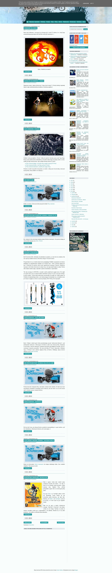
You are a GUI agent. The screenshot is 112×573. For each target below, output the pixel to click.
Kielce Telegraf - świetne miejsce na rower (82, 80)
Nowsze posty (28, 522)
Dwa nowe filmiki (29, 180)
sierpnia (73, 223)
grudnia (73, 192)
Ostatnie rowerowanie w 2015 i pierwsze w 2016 (82, 111)
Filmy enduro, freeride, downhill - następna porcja (39, 440)
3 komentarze (33, 217)
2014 (72, 185)
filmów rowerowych (39, 464)
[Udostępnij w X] (28, 75)
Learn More (86, 3)
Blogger (76, 570)
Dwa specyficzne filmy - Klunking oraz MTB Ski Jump (39, 363)
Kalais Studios (60, 570)
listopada (74, 194)
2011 (72, 191)
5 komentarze (33, 82)
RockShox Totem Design (31, 252)
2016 (72, 182)
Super (71, 58)
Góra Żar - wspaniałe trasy (82, 90)
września (74, 221)
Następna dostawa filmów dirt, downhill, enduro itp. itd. (40, 215)
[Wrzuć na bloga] (27, 75)
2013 (72, 187)
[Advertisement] (56, 16)
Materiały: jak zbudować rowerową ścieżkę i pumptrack (82, 133)
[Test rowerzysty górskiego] (78, 251)
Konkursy (79, 21)
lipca (73, 224)
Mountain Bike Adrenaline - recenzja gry (35, 477)
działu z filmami (39, 240)
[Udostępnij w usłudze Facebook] (30, 75)
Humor (60, 21)
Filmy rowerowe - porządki (32, 129)
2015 (72, 184)
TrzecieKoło (28, 29)
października (74, 196)
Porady (48, 21)
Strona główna (44, 522)
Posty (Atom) (31, 524)
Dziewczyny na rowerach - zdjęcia (34, 80)
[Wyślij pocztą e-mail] (25, 75)
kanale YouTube (34, 351)
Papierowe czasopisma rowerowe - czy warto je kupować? (82, 122)
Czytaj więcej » (28, 71)
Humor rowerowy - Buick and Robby (34, 317)
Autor (84, 21)
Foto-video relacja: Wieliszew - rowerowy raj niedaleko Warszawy (82, 154)
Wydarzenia (66, 21)
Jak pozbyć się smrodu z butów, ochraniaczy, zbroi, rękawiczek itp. (82, 100)
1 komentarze (33, 29)
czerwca (73, 226)
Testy (52, 21)
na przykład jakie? (74, 60)
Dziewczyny (73, 21)
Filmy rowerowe (41, 163)
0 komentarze (33, 130)
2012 (72, 189)
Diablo (49, 493)
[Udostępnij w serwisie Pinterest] (31, 75)
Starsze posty (61, 522)
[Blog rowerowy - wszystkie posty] (27, 22)
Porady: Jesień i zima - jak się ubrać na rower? (82, 144)
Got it (92, 3)
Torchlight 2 (58, 498)
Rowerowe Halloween (30, 28)
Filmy (56, 21)
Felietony (43, 21)
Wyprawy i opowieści (34, 21)
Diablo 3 (51, 498)
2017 (72, 180)
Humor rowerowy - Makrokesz (32, 401)
